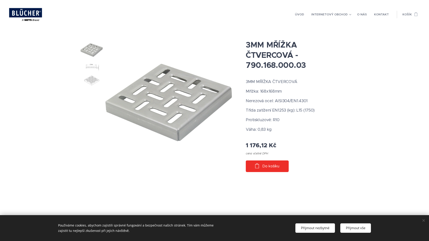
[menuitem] (301, 14)
